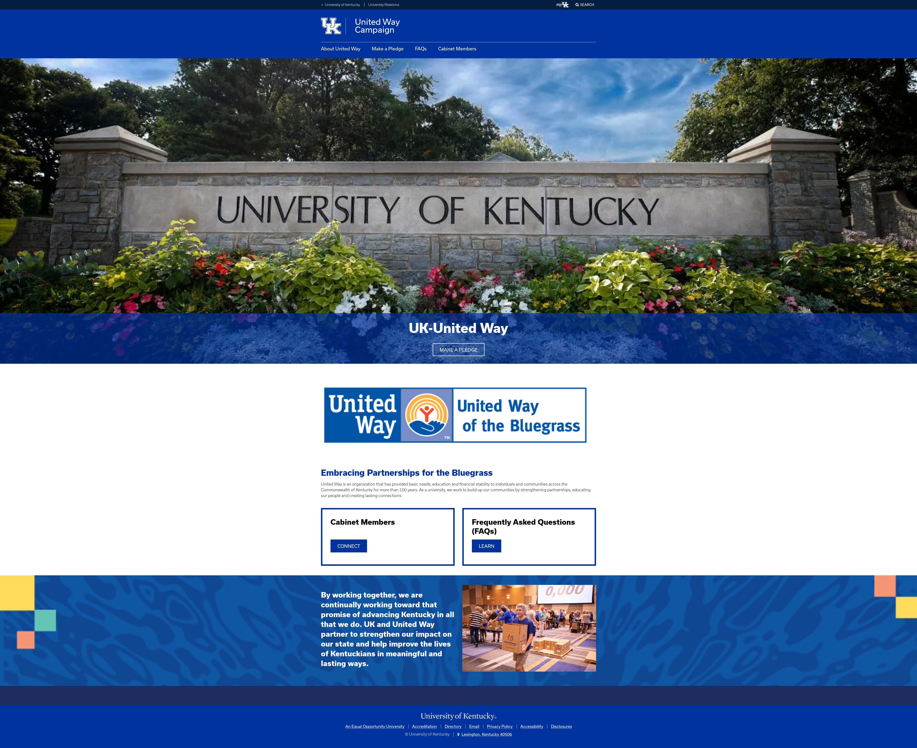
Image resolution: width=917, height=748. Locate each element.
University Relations (383, 5)
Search (587, 5)
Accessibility (531, 726)
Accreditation (424, 726)
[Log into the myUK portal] (563, 5)
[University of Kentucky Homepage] (458, 717)
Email (474, 726)
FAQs (421, 48)
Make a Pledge (388, 48)
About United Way (340, 48)
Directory (453, 726)
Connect (348, 546)
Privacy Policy (500, 726)
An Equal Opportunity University (375, 726)
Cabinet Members (457, 48)
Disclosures (561, 726)
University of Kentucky (342, 5)
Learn (486, 546)
